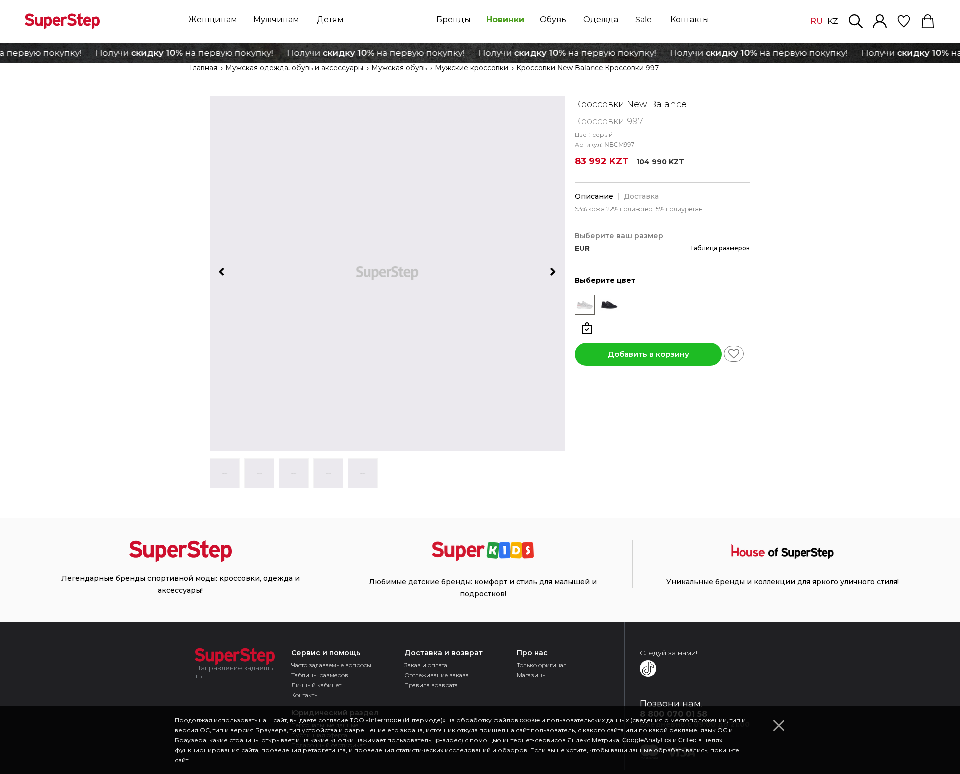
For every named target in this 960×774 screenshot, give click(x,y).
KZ (833, 21)
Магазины (532, 675)
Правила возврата (431, 685)
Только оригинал (542, 665)
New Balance (657, 104)
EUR (582, 248)
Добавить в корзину (649, 354)
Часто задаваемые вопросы (332, 665)
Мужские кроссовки (471, 68)
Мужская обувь (399, 68)
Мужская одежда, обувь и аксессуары (295, 68)
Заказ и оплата (426, 665)
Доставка (641, 196)
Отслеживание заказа (436, 675)
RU (816, 21)
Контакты (305, 695)
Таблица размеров (720, 248)
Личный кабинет (317, 685)
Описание (594, 196)
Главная (205, 68)
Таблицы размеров (320, 675)
